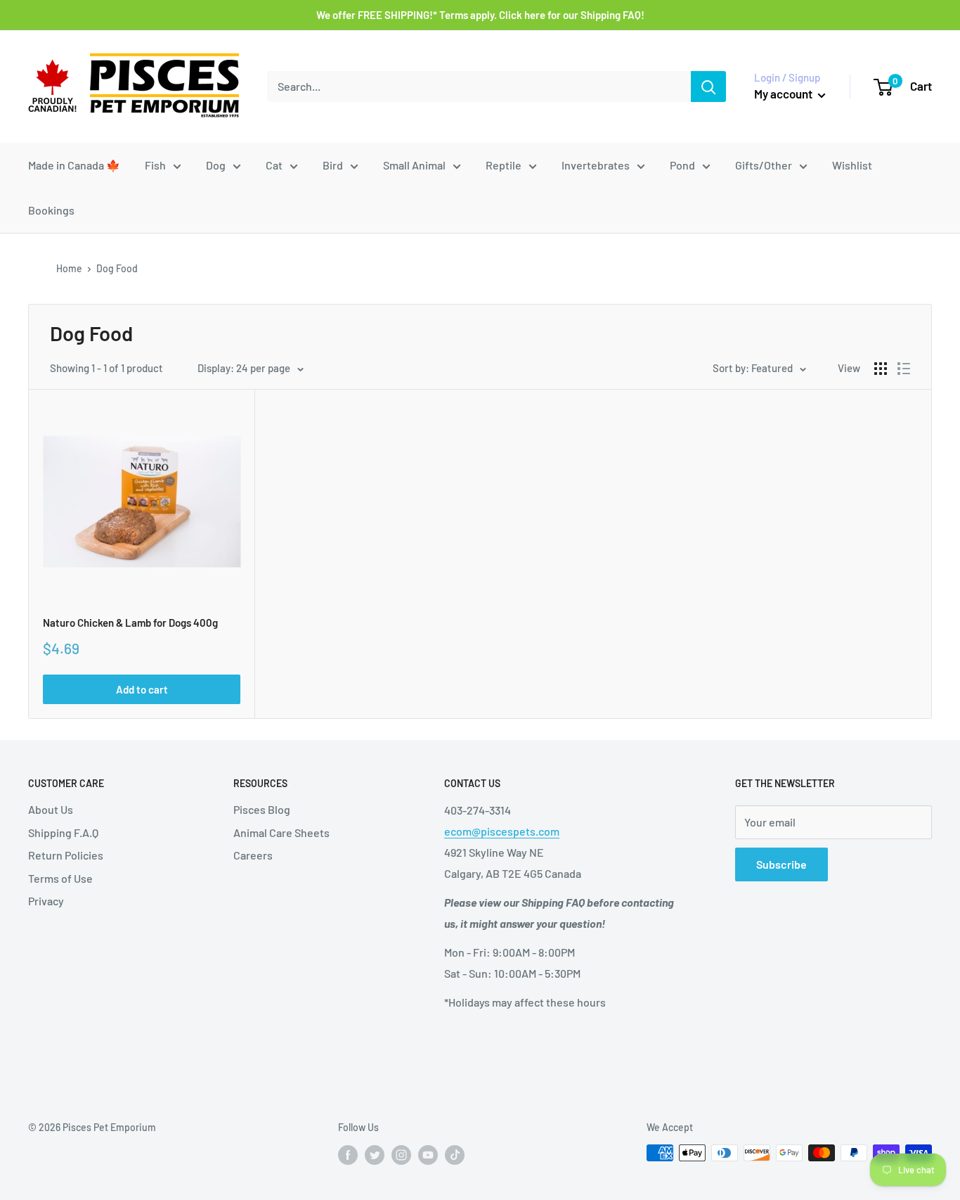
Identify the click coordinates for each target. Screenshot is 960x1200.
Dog (216, 165)
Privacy (46, 900)
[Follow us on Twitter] (374, 1154)
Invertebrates (596, 165)
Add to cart (142, 689)
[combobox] (479, 86)
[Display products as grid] (880, 368)
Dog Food (117, 268)
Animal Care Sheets (281, 832)
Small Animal (414, 165)
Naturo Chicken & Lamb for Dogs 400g (130, 622)
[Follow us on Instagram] (401, 1154)
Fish (155, 165)
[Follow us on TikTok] (455, 1154)
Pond (682, 165)
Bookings (51, 210)
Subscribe (781, 864)
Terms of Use (60, 878)
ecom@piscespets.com (501, 831)
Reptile (503, 165)
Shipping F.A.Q (63, 832)
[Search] (708, 86)
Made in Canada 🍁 (74, 165)
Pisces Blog (261, 809)
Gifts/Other (763, 165)
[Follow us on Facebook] (348, 1154)
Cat (274, 165)
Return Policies (65, 855)
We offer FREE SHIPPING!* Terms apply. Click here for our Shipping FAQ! (480, 14)
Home (69, 268)
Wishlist (852, 165)
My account (784, 94)
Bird (333, 165)
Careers (253, 855)
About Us (50, 809)
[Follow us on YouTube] (428, 1154)
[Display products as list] (903, 368)
